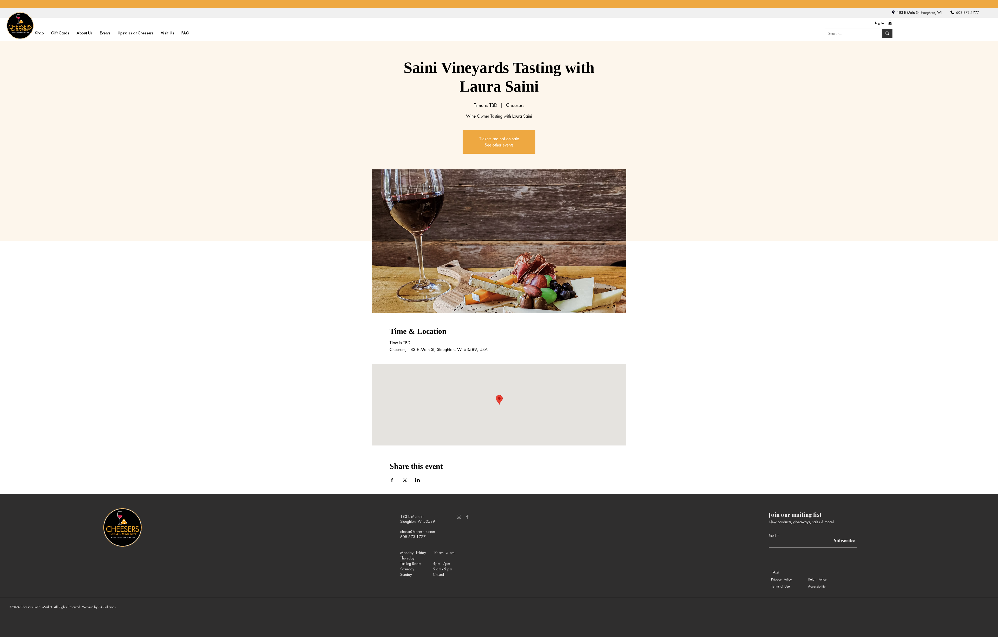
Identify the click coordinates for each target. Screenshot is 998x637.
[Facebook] (467, 517)
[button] (890, 23)
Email (772, 535)
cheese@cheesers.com (417, 531)
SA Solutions (107, 607)
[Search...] (887, 33)
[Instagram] (459, 517)
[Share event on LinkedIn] (417, 480)
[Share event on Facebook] (392, 480)
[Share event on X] (404, 480)
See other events (499, 145)
